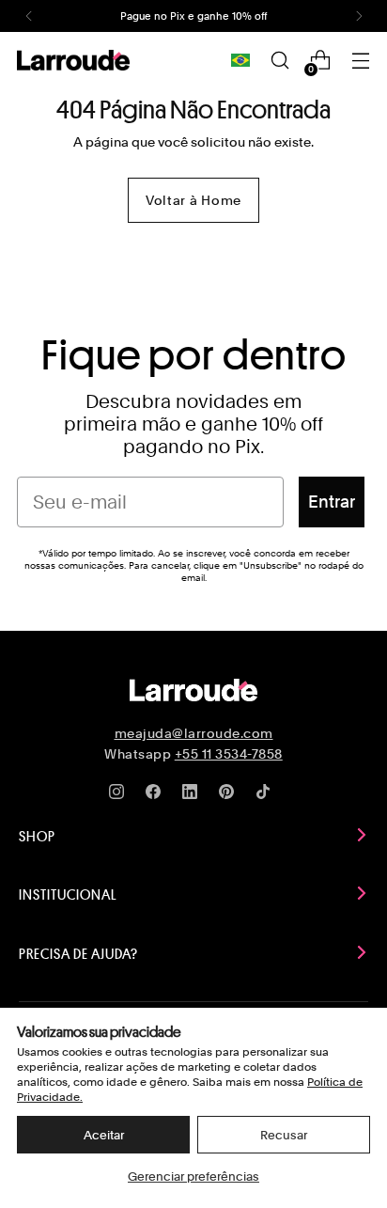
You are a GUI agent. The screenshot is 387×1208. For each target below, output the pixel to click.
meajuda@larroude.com (194, 733)
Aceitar (104, 1135)
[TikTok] (266, 795)
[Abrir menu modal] (360, 60)
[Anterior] (29, 16)
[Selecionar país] (240, 60)
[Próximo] (358, 16)
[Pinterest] (230, 795)
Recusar (283, 1135)
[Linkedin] (193, 795)
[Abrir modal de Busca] (279, 60)
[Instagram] (120, 795)
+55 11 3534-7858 (229, 753)
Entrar (331, 501)
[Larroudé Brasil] (73, 60)
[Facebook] (157, 795)
